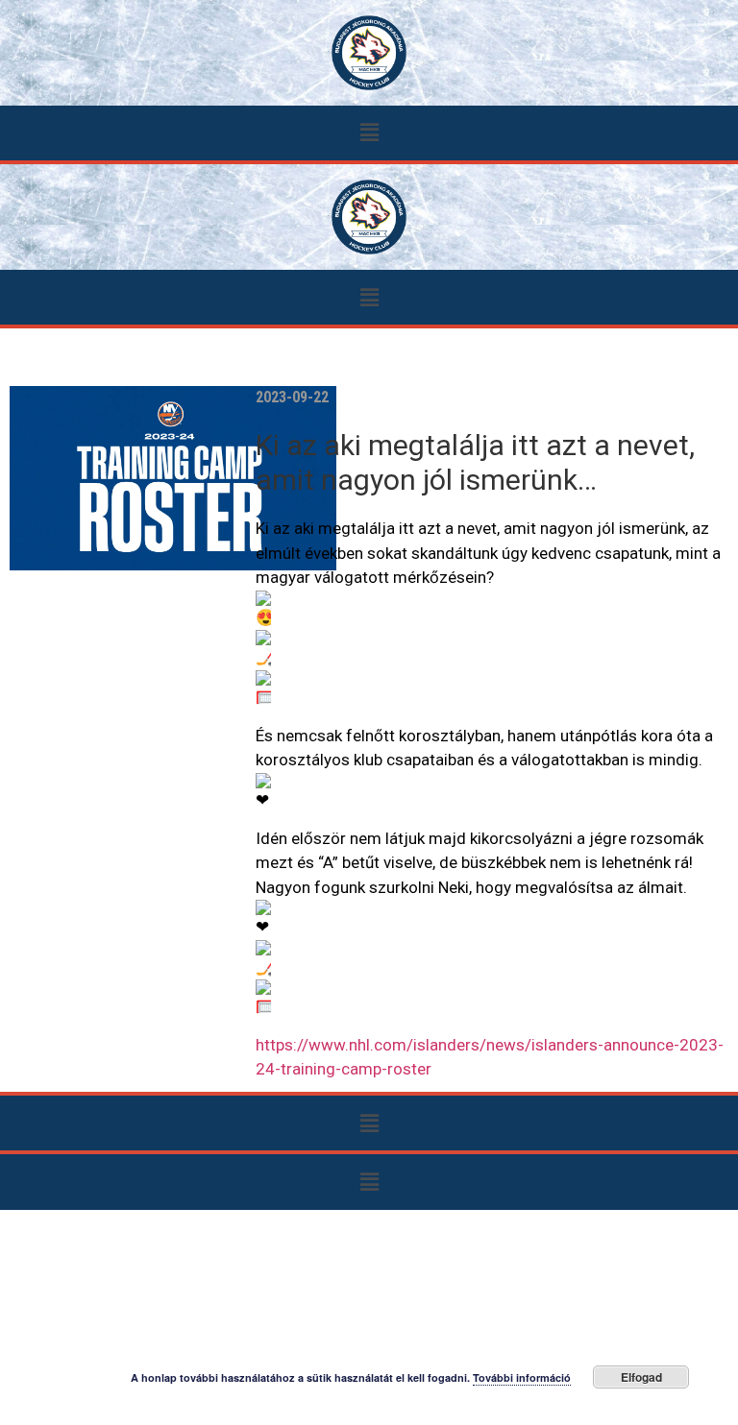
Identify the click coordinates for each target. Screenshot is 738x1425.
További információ (522, 1377)
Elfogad (641, 1377)
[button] (369, 133)
